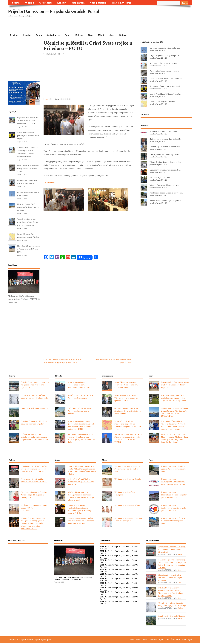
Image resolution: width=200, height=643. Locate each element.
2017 (102, 588)
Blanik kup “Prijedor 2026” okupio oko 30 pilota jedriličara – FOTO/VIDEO (28, 207)
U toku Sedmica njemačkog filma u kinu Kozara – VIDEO (34, 480)
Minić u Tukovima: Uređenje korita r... (166, 185)
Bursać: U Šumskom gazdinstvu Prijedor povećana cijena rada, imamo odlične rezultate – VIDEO (128, 438)
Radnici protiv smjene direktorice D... (165, 139)
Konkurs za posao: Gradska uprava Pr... (166, 193)
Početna (15, 2)
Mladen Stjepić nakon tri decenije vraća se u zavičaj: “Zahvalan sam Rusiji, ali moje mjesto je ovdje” (81, 496)
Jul (127, 547)
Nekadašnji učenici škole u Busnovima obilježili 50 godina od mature (81, 481)
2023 (102, 560)
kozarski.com (49, 182)
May (120, 547)
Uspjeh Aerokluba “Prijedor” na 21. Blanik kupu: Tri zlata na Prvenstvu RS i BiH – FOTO (27, 121)
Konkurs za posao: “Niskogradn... (164, 131)
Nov (101, 553)
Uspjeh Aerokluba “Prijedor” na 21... (165, 94)
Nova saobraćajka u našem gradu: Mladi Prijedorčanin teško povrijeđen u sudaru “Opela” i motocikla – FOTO (81, 425)
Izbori (112, 35)
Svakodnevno (53, 35)
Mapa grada (78, 2)
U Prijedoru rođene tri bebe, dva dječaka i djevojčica (128, 519)
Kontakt (61, 2)
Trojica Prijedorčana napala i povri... (165, 55)
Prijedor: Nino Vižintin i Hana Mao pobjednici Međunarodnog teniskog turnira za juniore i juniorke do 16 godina (174, 438)
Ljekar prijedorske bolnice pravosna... (166, 154)
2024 (102, 556)
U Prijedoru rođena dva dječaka (127, 479)
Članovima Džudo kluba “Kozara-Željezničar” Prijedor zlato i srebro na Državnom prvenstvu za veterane (173, 425)
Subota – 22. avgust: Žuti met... (163, 101)
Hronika (27, 35)
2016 (102, 592)
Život (90, 35)
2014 (102, 601)
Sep (133, 551)
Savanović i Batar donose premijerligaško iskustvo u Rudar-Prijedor (28, 136)
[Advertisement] (139, 25)
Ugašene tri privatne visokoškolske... (165, 170)
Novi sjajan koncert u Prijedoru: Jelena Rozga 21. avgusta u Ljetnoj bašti (34, 494)
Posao (39, 35)
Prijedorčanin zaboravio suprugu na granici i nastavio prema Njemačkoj (35, 384)
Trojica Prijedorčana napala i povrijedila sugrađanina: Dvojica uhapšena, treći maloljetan (27, 222)
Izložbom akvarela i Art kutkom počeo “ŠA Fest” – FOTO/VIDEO (34, 508)
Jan (106, 547)
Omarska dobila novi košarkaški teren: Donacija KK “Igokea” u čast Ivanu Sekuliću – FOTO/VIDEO (175, 412)
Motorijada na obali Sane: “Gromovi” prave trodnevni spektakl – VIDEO (126, 398)
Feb (109, 547)
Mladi (101, 35)
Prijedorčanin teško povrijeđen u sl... (165, 162)
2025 (102, 551)
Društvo (14, 35)
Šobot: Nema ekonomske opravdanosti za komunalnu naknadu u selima (126, 384)
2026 (102, 547)
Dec (105, 553)
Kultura (79, 35)
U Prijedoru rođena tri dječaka (127, 505)
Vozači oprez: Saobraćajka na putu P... (166, 200)
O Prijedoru (45, 2)
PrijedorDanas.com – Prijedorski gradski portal (53, 11)
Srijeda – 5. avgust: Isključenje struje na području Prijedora (34, 422)
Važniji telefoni (98, 2)
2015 (102, 597)
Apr (116, 547)
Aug (129, 547)
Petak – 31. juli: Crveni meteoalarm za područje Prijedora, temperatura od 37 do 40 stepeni (127, 425)
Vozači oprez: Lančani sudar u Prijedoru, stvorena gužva (80, 396)
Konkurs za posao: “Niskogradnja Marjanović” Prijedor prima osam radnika (173, 481)
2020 (102, 574)
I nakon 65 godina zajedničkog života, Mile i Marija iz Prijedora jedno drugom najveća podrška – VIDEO (82, 470)
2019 (102, 578)
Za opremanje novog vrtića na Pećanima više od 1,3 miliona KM (127, 468)
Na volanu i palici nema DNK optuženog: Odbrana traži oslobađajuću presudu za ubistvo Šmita (82, 438)
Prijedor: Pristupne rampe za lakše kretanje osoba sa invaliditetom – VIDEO (28, 169)
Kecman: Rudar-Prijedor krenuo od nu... (167, 78)
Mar (113, 547)
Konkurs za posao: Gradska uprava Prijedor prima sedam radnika (173, 468)
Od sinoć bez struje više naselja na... (165, 48)
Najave (123, 35)
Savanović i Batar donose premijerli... (165, 86)
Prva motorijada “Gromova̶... (162, 177)
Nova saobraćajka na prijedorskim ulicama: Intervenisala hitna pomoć (79, 384)
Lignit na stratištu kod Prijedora (34, 408)
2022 (102, 565)
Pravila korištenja (121, 2)
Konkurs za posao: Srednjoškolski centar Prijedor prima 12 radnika (174, 508)
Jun (123, 547)
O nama (29, 2)
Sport (68, 35)
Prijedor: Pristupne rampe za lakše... (165, 71)
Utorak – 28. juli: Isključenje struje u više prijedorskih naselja (34, 396)
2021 (102, 569)
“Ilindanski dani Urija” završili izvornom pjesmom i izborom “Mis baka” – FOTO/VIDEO (34, 468)
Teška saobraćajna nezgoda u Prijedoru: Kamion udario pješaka (80, 411)
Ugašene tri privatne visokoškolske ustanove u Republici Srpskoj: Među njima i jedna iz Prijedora (81, 509)
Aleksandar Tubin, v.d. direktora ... (164, 63)
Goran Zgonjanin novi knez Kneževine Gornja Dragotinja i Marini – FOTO (127, 411)
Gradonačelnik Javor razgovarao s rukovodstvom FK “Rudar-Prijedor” (175, 384)
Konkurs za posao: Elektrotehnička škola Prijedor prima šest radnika (174, 494)
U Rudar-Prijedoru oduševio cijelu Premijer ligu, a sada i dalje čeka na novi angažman (173, 398)
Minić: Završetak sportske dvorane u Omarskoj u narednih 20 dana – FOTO (28, 249)
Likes (48, 99)
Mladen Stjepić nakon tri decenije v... (165, 146)
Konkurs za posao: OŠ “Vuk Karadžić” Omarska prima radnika (173, 521)
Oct (136, 551)
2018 (102, 583)
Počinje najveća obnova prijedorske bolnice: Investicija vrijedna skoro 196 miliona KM (34, 437)
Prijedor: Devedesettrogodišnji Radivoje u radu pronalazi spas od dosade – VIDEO (81, 521)
